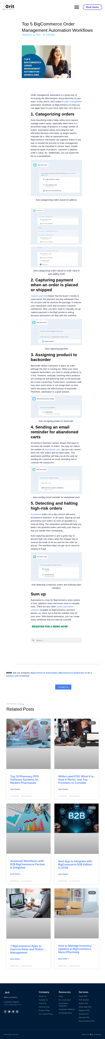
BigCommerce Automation (44, 672)
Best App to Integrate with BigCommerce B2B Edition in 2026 (75, 864)
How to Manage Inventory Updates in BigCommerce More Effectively (75, 949)
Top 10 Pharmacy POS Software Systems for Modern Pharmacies (24, 779)
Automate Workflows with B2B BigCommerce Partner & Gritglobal (27, 864)
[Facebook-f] (5, 1011)
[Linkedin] (13, 1011)
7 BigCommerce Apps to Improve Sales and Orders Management (27, 949)
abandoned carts (52, 449)
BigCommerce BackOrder (71, 672)
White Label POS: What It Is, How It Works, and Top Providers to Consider (76, 779)
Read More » (15, 789)
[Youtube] (9, 1011)
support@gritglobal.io (12, 1004)
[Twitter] (17, 1011)
